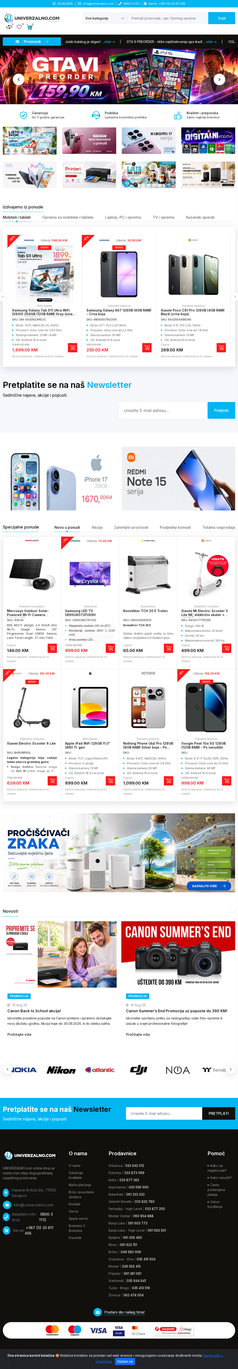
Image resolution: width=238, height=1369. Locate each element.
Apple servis (78, 1218)
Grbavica (115, 1166)
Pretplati (219, 1113)
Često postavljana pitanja (216, 1190)
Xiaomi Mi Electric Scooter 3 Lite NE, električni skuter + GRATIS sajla (204, 615)
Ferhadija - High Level (125, 1209)
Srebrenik (116, 1281)
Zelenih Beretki (120, 1202)
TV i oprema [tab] (163, 217)
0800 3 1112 (131, 3)
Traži (222, 18)
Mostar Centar (119, 1216)
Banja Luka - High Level (127, 1230)
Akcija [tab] (97, 527)
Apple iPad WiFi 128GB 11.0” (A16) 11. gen (87, 745)
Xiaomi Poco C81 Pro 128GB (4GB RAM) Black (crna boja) (75, 312)
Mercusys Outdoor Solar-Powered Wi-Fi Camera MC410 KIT (28, 615)
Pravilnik (75, 1238)
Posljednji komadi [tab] (175, 527)
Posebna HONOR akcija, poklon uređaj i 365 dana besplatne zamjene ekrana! (103, 1013)
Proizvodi (32, 41)
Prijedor (115, 1273)
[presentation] (18, 79)
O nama (74, 1166)
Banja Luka (117, 1223)
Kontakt (74, 1204)
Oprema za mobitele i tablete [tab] (67, 217)
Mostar (114, 1266)
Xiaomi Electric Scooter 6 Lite (31, 743)
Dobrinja (115, 1173)
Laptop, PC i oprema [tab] (123, 217)
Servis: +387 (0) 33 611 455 (167, 3)
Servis (73, 1211)
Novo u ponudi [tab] (67, 527)
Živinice (114, 1295)
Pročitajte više (70, 1039)
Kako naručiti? (221, 1178)
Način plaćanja (80, 1185)
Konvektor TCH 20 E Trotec (145, 611)
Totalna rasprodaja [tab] (218, 527)
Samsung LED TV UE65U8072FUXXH (80, 613)
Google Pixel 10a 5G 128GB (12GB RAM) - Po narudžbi (203, 745)
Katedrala (116, 1194)
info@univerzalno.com (98, 3)
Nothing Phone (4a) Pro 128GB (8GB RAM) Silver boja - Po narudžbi (148, 747)
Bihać (113, 1245)
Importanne (117, 1187)
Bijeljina (114, 1237)
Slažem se (125, 1361)
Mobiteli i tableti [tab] (17, 217)
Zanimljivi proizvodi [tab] (131, 527)
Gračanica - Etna (121, 1259)
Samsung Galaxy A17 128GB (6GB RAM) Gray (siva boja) (150, 312)
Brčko (113, 1252)
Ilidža (112, 1180)
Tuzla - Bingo (119, 1288)
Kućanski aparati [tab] (200, 217)
